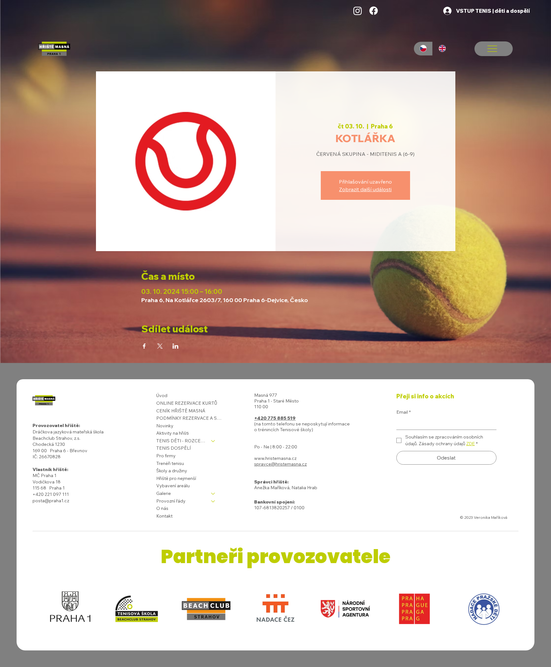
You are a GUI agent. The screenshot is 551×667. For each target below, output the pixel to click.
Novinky (164, 426)
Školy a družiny (171, 471)
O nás (162, 508)
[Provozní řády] (213, 501)
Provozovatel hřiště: (56, 425)
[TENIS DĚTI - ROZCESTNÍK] (213, 441)
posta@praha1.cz (51, 501)
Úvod (161, 395)
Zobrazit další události (365, 189)
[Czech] (423, 48)
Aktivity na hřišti (172, 433)
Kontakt (164, 516)
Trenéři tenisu (170, 463)
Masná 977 (265, 395)
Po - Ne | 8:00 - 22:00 (275, 447)
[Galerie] (213, 493)
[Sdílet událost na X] (160, 346)
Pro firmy (166, 456)
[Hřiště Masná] (357, 10)
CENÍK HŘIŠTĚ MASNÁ (180, 411)
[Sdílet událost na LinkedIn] (176, 346)
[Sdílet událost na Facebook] (144, 346)
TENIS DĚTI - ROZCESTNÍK (180, 441)
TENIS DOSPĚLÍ (173, 448)
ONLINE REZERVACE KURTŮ (186, 403)
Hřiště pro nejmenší (176, 478)
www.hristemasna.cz (275, 458)
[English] (442, 48)
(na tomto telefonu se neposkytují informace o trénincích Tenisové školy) (302, 426)
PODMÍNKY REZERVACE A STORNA (188, 418)
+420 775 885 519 (275, 418)
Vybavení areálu (173, 486)
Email (403, 412)
